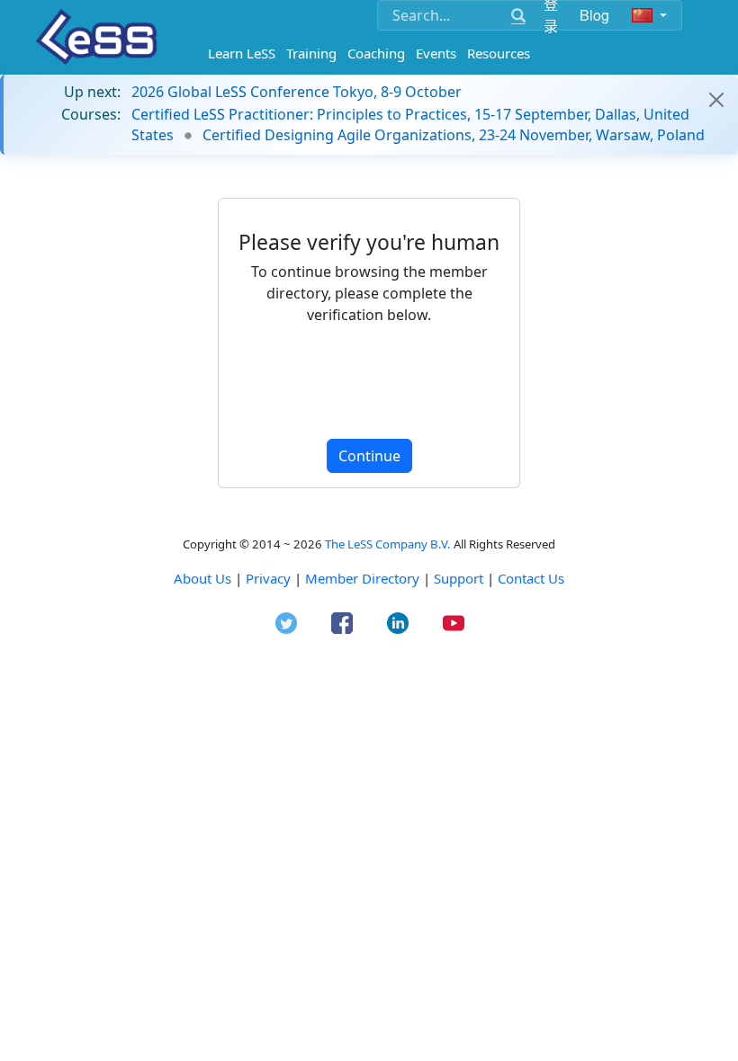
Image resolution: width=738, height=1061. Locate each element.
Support (458, 578)
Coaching (376, 53)
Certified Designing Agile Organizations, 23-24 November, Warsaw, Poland (453, 135)
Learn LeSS (241, 53)
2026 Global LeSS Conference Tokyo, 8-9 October (296, 92)
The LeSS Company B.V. (388, 544)
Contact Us (531, 578)
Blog (595, 14)
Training (311, 53)
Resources (498, 53)
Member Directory (362, 578)
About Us (202, 578)
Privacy (268, 578)
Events (436, 53)
